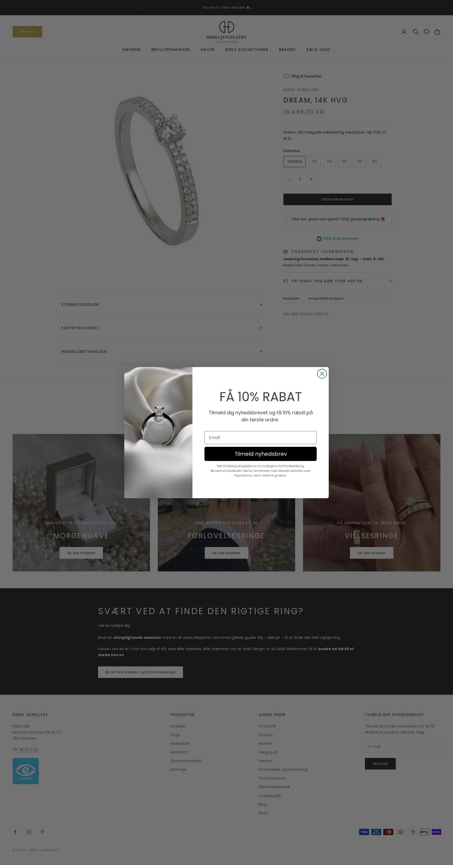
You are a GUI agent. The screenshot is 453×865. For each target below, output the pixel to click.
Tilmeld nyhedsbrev (261, 454)
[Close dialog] (322, 373)
